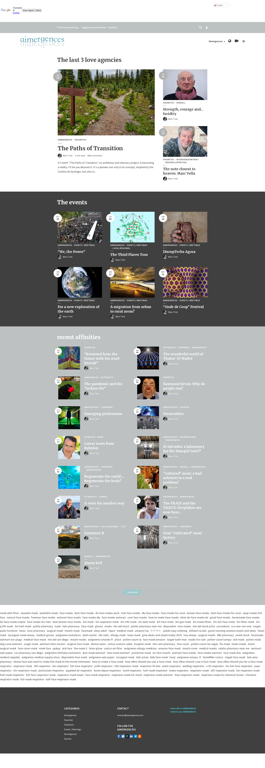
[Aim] (139, 736)
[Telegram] (135, 736)
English (219, 5)
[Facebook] (119, 736)
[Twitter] (123, 736)
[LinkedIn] (131, 736)
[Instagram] (127, 736)
